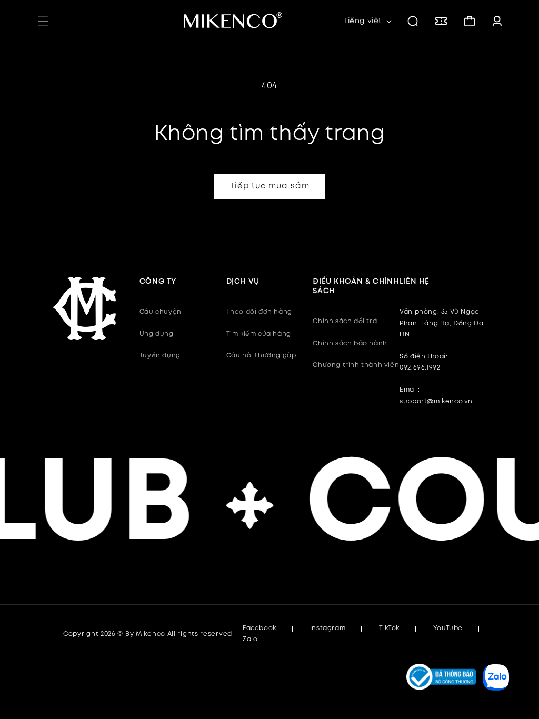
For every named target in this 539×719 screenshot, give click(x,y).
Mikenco (150, 634)
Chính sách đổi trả (345, 321)
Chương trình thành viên (356, 365)
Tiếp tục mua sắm (270, 186)
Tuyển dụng (160, 355)
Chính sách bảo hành (350, 343)
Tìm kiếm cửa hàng (258, 334)
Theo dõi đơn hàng (259, 312)
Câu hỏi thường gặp (261, 355)
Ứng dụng (156, 334)
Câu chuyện (160, 312)
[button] (43, 21)
